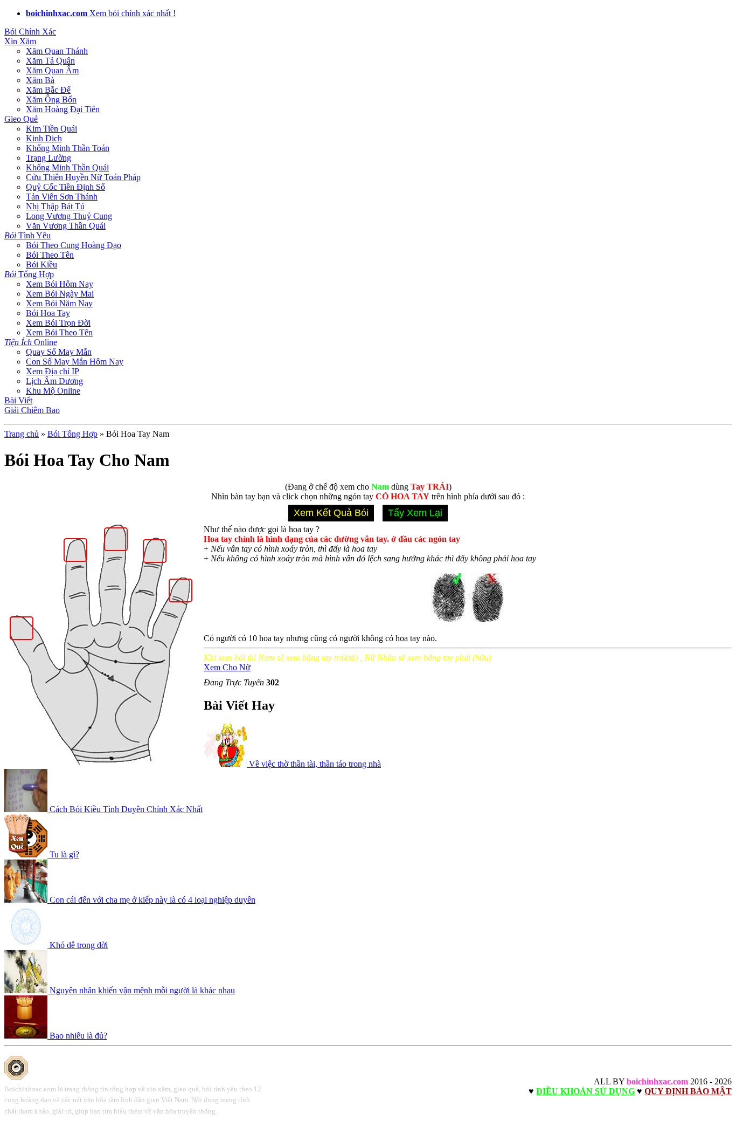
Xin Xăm (20, 41)
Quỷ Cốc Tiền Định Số (65, 186)
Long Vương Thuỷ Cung (69, 216)
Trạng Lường (48, 157)
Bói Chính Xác (30, 31)
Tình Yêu (27, 235)
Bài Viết (18, 400)
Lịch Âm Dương (54, 381)
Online (30, 342)
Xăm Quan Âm (52, 70)
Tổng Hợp (29, 274)
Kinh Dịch (44, 138)
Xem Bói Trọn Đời (58, 322)
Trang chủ (21, 433)
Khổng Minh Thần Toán (67, 148)
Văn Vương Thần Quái (66, 225)
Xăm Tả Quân (50, 60)
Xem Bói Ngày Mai (60, 293)
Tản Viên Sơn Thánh (62, 196)
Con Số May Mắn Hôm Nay (74, 361)
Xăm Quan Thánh (57, 51)
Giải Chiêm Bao (32, 410)
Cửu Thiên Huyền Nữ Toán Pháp (83, 177)
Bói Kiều (41, 264)
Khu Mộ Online (53, 390)
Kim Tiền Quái (51, 128)
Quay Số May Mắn (59, 351)
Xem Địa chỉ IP (52, 371)
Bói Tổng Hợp (72, 433)
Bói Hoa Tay (48, 313)
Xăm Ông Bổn (51, 99)
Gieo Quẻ (21, 118)
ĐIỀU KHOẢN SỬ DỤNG (585, 1091)
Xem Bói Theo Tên (59, 332)
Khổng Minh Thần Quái (67, 167)
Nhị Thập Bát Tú (55, 206)
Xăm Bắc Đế (48, 89)
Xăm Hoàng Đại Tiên (63, 109)
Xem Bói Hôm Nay (59, 283)
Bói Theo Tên (50, 254)
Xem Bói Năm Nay (59, 303)
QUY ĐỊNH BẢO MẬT (688, 1091)
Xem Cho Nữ (227, 667)
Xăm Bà (40, 80)
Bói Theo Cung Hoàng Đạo (73, 245)
